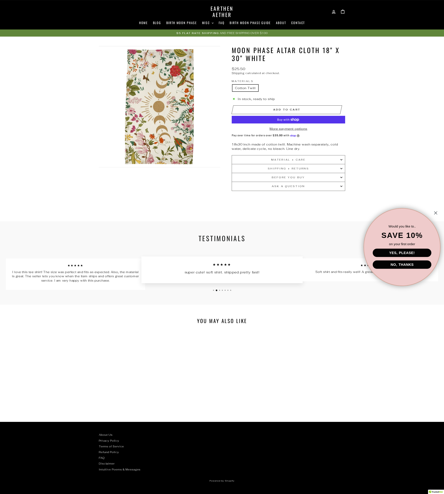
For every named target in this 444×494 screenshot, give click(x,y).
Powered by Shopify (222, 480)
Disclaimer (107, 463)
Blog (157, 22)
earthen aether (222, 12)
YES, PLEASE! (402, 253)
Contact (298, 22)
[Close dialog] (435, 212)
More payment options (288, 129)
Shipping (238, 73)
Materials (243, 81)
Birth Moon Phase (181, 22)
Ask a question (288, 186)
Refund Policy (109, 452)
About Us (106, 434)
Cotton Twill (245, 88)
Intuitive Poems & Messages (119, 469)
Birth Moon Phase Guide (250, 22)
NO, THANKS (402, 265)
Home (143, 22)
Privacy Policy (109, 440)
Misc (206, 22)
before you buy (288, 177)
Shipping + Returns (288, 168)
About (281, 22)
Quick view (128, 387)
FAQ (221, 22)
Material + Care (288, 159)
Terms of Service (111, 446)
